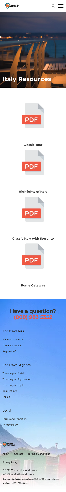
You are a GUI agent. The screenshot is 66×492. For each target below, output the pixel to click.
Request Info (10, 351)
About (6, 453)
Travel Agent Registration (17, 379)
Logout (6, 396)
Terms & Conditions (39, 453)
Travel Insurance (12, 345)
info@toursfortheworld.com (18, 474)
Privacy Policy (10, 424)
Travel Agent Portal (13, 373)
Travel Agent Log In (13, 385)
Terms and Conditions (15, 419)
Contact (18, 453)
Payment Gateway (13, 339)
